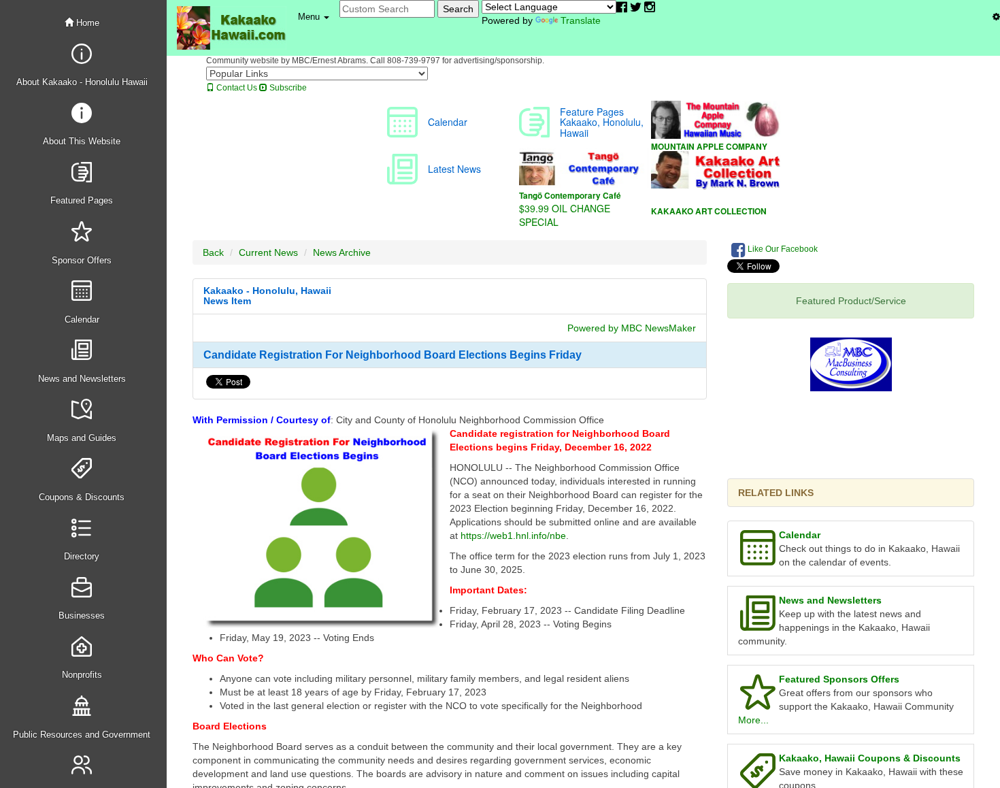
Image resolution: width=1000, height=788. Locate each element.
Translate (581, 20)
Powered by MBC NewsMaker (631, 328)
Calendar (799, 534)
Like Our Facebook (782, 249)
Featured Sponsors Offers (839, 679)
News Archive (342, 252)
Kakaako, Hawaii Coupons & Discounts (870, 758)
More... (753, 720)
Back (213, 252)
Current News (268, 252)
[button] (313, 17)
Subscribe (287, 88)
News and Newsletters (830, 600)
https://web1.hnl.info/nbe (513, 535)
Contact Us (235, 88)
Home (86, 23)
